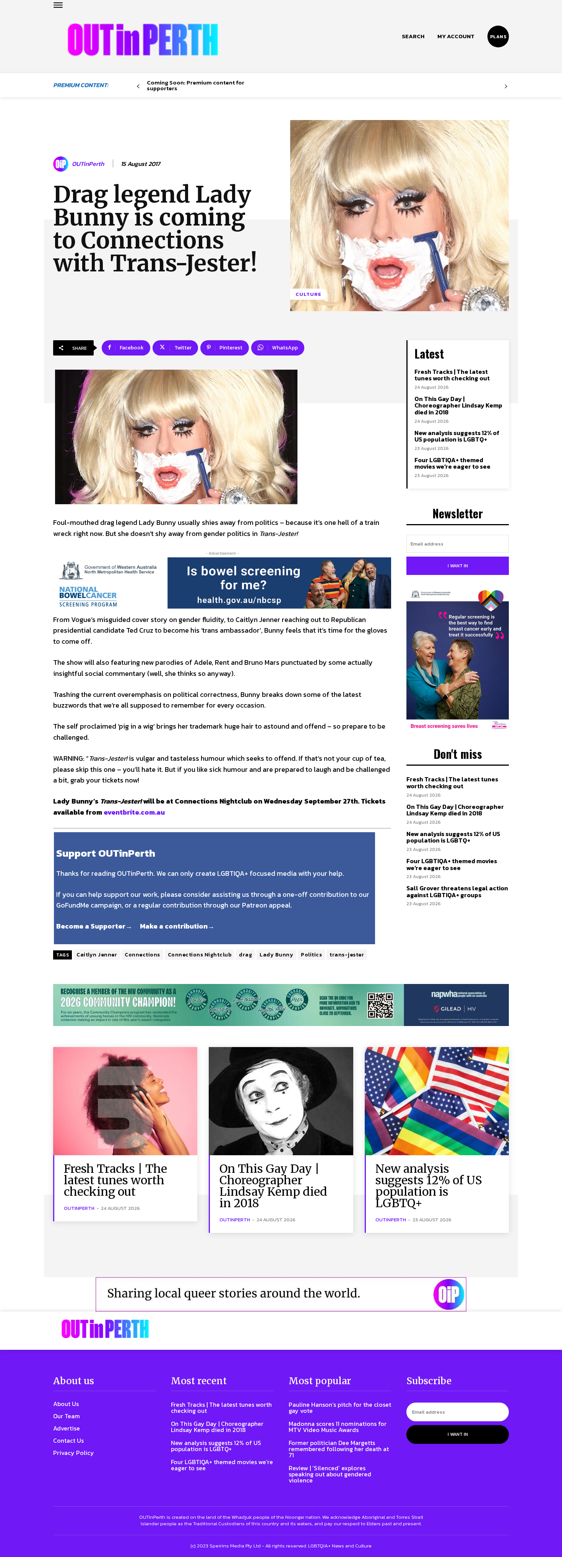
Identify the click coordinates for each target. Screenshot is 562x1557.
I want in (458, 565)
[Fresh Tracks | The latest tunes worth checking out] (125, 1101)
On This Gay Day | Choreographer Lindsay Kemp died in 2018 (458, 405)
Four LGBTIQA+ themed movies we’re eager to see (452, 463)
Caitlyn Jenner (96, 955)
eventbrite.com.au (134, 812)
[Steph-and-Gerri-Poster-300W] (457, 660)
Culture (309, 294)
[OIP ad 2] (281, 1294)
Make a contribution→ (177, 926)
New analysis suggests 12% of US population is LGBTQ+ (456, 436)
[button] (413, 36)
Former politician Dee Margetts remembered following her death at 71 (339, 1449)
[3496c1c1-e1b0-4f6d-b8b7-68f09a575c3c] (281, 1005)
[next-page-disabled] (506, 86)
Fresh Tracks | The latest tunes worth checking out (452, 375)
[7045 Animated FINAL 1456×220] (222, 583)
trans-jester (347, 955)
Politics (311, 955)
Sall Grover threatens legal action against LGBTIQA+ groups (457, 891)
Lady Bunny (276, 955)
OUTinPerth (88, 163)
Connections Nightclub (200, 955)
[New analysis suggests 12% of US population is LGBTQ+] (437, 1101)
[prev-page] (138, 86)
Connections (142, 955)
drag (245, 955)
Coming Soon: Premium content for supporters (195, 85)
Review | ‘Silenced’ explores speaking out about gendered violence (330, 1474)
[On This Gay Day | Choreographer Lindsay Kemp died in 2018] (281, 1101)
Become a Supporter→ (94, 926)
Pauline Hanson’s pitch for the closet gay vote (340, 1407)
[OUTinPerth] (62, 164)
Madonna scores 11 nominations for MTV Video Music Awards (338, 1426)
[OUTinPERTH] (142, 39)
